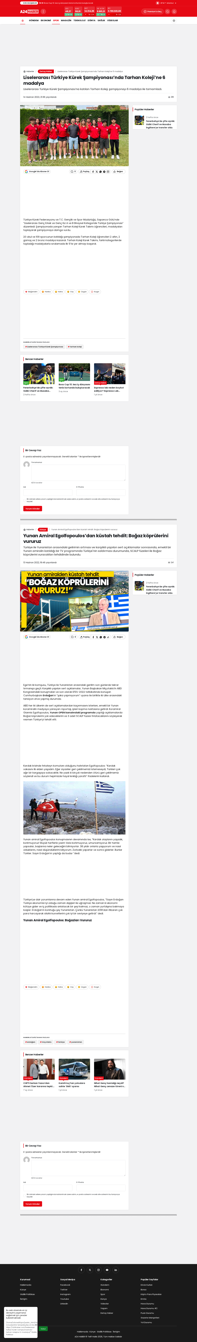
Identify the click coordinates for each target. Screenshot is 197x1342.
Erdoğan (48, 695)
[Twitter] (90, 1270)
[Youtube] (107, 1270)
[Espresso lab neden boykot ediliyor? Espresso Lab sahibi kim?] (109, 379)
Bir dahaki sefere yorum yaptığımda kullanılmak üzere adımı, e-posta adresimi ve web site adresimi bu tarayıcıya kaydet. (73, 500)
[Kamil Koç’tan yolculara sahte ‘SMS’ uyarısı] (74, 1075)
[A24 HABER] (29, 11)
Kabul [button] (43, 1329)
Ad (24, 487)
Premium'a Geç (154, 11)
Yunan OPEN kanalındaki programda (73, 712)
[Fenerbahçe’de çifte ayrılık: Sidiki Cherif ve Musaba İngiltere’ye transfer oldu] (39, 379)
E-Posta (80, 487)
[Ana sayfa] (22, 20)
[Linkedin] (115, 1270)
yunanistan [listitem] (75, 1042)
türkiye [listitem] (60, 1042)
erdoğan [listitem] (30, 1042)
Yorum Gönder (33, 508)
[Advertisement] (98, 45)
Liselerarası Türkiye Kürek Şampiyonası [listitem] (44, 346)
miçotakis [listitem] (45, 1042)
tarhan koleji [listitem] (75, 346)
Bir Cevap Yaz (33, 450)
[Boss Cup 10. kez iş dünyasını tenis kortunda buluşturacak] (74, 379)
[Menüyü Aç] (43, 11)
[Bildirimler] (174, 11)
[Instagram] (98, 1270)
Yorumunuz (36, 462)
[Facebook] (81, 1270)
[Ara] (167, 11)
